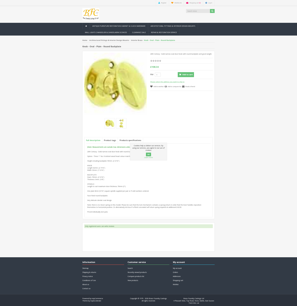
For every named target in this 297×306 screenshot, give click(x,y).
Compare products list (136, 276)
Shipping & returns (89, 272)
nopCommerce (97, 298)
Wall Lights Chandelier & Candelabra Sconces (106, 32)
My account (177, 268)
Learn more (148, 157)
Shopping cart (178, 280)
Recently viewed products (137, 272)
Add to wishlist (158, 86)
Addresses (177, 276)
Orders (175, 272)
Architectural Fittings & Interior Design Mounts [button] (173, 26)
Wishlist (176, 284)
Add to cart (187, 74)
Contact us (86, 288)
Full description (93, 140)
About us (85, 284)
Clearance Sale (139, 32)
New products (133, 280)
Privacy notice (87, 276)
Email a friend (190, 86)
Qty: (152, 74)
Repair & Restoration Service (164, 32)
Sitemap (85, 268)
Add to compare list (174, 86)
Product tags (110, 140)
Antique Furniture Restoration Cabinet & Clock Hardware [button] (118, 26)
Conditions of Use (89, 280)
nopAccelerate (95, 301)
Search (130, 268)
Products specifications (130, 140)
